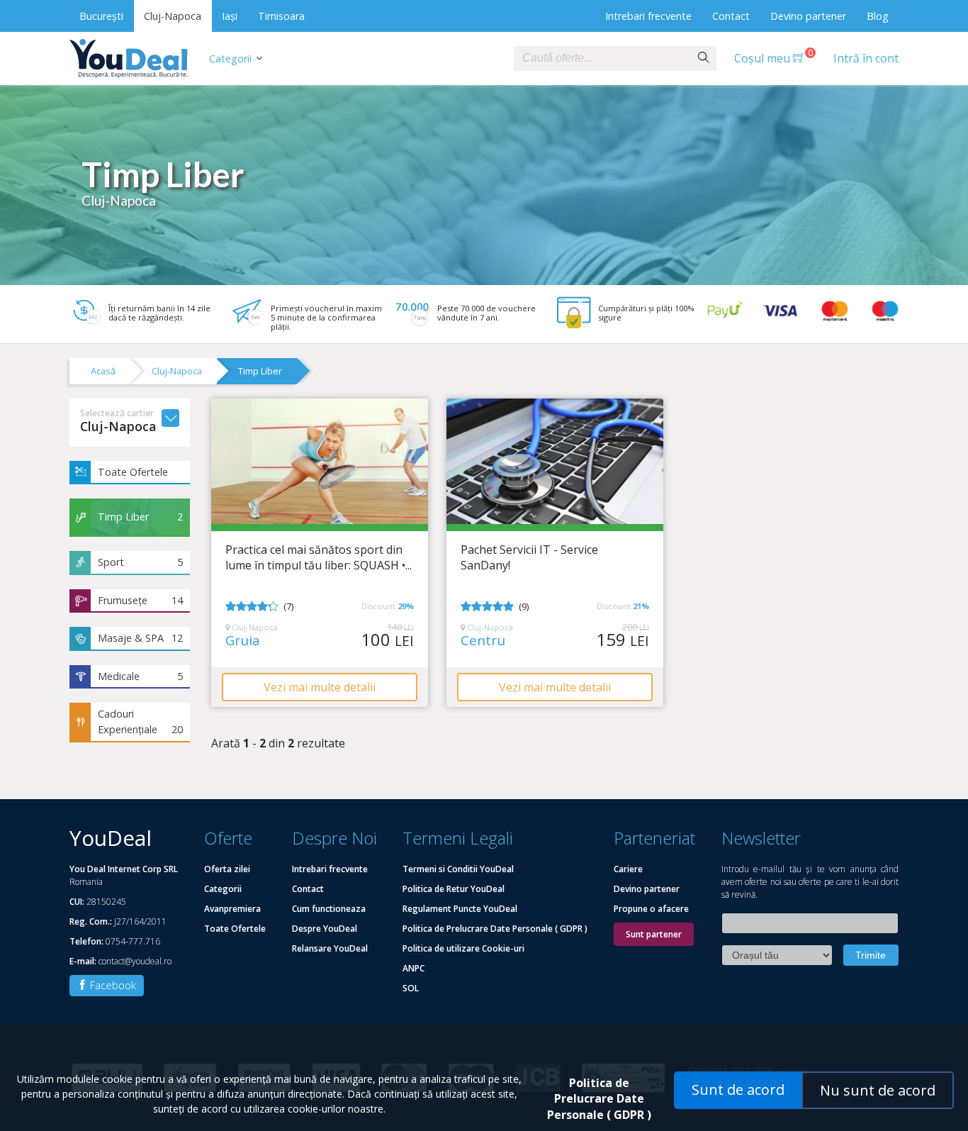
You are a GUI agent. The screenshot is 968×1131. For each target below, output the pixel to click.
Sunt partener (654, 934)
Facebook (111, 985)
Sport (140, 562)
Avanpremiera (232, 909)
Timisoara (281, 16)
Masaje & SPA (140, 638)
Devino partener (808, 16)
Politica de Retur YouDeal (454, 889)
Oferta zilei (227, 869)
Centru (483, 641)
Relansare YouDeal (330, 948)
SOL (411, 988)
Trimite (870, 955)
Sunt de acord (738, 1089)
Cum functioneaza (329, 909)
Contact (731, 16)
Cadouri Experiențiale (140, 721)
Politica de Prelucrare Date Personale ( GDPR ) (495, 929)
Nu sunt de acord (877, 1090)
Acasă (103, 370)
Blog (878, 16)
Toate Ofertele (133, 472)
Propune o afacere (651, 909)
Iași (229, 16)
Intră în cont (866, 58)
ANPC (413, 968)
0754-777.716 (133, 941)
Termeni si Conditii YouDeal (458, 869)
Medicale (140, 676)
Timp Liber (260, 370)
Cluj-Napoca (172, 16)
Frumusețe (140, 600)
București (101, 16)
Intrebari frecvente (648, 16)
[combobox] (602, 58)
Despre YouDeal (324, 929)
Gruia (242, 641)
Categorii (230, 58)
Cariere (628, 869)
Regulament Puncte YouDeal (460, 909)
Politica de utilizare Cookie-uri (463, 948)
